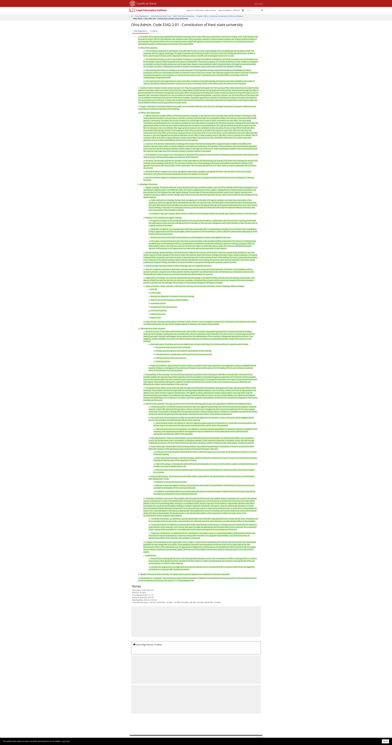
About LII (190, 10)
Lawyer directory (210, 10)
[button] (262, 10)
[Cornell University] (132, 3)
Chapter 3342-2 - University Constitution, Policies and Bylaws (220, 16)
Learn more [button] (66, 741)
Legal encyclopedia (224, 10)
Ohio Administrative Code (161, 16)
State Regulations (142, 16)
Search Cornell (258, 4)
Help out (236, 10)
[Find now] (262, 10)
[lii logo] (152, 10)
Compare (154, 31)
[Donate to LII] (243, 10)
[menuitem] (190, 10)
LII (132, 16)
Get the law (199, 10)
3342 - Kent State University (183, 16)
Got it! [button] (385, 741)
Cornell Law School (145, 3)
